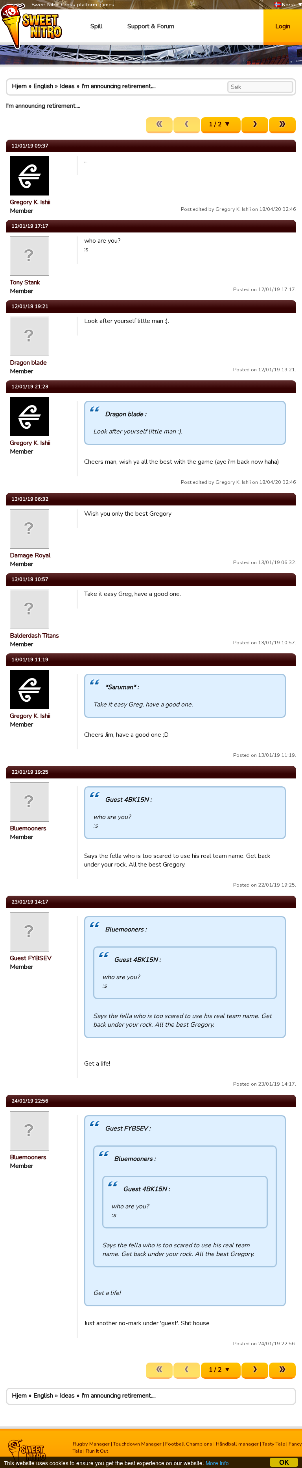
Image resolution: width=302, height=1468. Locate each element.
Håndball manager (237, 1444)
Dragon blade (28, 362)
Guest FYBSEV (31, 958)
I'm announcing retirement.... (118, 86)
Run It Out (97, 1451)
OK (284, 1462)
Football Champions (188, 1444)
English (43, 86)
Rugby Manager (91, 1444)
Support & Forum (150, 26)
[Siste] (282, 125)
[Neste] (254, 125)
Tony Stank (25, 282)
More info (217, 1463)
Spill (96, 26)
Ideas (67, 86)
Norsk (288, 4)
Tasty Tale (273, 1444)
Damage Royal (30, 555)
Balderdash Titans (34, 635)
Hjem (19, 86)
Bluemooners (28, 828)
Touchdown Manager (137, 1444)
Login (282, 26)
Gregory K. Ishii (30, 202)
